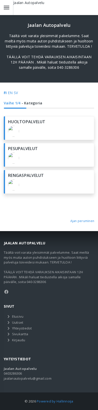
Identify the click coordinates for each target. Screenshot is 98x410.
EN (10, 92)
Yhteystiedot (22, 328)
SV (16, 92)
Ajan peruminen (82, 221)
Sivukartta (20, 334)
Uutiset (17, 322)
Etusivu (18, 316)
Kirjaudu (18, 340)
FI (5, 92)
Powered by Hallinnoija (55, 401)
